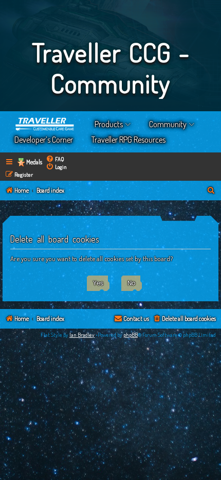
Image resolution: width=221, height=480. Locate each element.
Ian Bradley (82, 334)
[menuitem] (55, 159)
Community (168, 124)
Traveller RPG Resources (128, 139)
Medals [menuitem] (34, 162)
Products (109, 124)
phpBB (130, 334)
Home (45, 124)
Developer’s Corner (43, 139)
